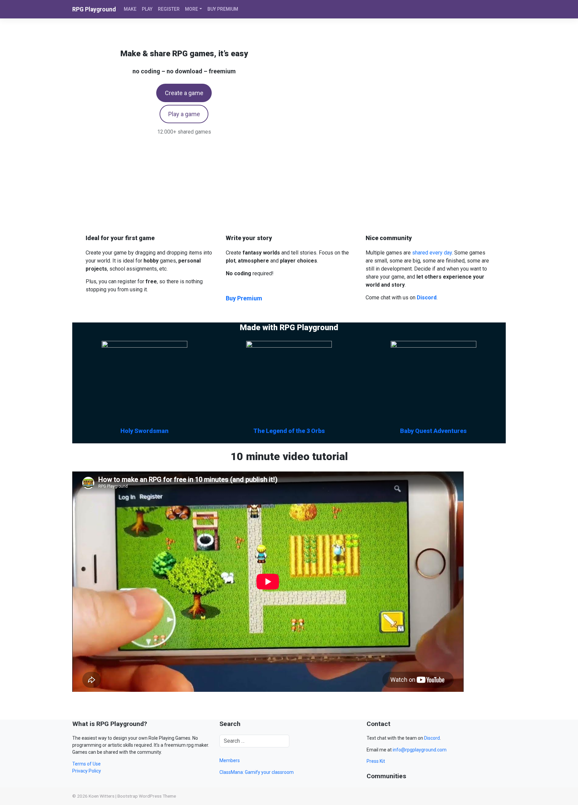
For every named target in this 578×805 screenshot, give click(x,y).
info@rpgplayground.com (420, 749)
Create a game (184, 92)
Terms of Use (86, 763)
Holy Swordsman (144, 430)
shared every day (432, 252)
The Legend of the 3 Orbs (289, 430)
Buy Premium (244, 298)
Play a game (184, 114)
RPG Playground (94, 9)
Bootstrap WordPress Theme (146, 796)
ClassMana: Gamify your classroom (256, 772)
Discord (432, 738)
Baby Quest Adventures (433, 430)
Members (229, 760)
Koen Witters (101, 796)
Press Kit (376, 761)
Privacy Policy (86, 771)
